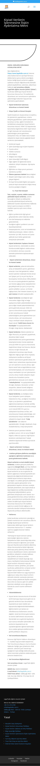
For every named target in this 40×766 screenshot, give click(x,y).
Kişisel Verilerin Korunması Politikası (17, 726)
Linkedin (11, 758)
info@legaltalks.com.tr (11, 707)
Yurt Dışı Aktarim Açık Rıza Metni (16, 739)
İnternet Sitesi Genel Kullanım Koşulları (18, 744)
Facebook (23, 761)
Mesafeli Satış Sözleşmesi (13, 724)
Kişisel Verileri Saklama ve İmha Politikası (18, 729)
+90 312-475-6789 (9, 705)
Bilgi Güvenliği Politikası (13, 731)
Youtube (19, 758)
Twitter (27, 758)
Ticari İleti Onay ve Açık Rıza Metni (16, 741)
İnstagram (14, 761)
